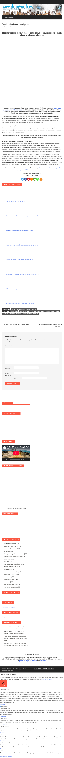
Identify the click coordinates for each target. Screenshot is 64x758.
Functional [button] (3, 716)
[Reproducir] (4, 459)
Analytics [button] (2, 733)
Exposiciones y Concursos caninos (13, 556)
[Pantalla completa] (28, 459)
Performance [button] (4, 725)
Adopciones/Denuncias (10, 549)
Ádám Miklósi (14, 311)
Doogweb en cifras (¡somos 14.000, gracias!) (16, 324)
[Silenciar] (25, 459)
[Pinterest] (28, 179)
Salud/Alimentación (9, 579)
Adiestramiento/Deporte (11, 546)
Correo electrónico (9, 374)
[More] (41, 179)
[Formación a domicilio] (16, 427)
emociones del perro (25, 311)
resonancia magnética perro (30, 313)
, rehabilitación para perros (14, 633)
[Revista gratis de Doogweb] (16, 488)
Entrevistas (7, 551)
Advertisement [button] (4, 741)
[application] (16, 453)
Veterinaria (7, 582)
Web (15, 378)
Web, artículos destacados (11, 584)
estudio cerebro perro (38, 311)
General (34, 309)
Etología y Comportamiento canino (21, 309)
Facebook (43, 661)
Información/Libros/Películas (12, 564)
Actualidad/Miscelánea (10, 543)
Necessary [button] (3, 704)
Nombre (8, 368)
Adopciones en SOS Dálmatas (17, 636)
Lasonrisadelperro (9, 627)
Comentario (9, 346)
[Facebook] (25, 179)
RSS (20, 668)
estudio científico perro (52, 311)
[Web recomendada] (16, 526)
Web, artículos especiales (11, 587)
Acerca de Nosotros (39, 668)
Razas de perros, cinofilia (11, 572)
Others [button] (2, 749)
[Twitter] (22, 179)
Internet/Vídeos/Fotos (10, 566)
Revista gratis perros (10, 574)
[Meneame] (31, 179)
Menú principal (9, 17)
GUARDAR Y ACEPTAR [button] (6, 757)
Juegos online (8, 569)
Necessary (4, 706)
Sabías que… (7, 577)
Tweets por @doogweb (8, 607)
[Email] (34, 179)
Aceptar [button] (44, 679)
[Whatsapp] (37, 179)
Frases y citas (7, 559)
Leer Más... (49, 679)
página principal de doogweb (28, 661)
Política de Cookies (49, 668)
